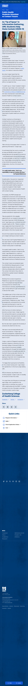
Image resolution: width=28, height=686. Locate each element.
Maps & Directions (5, 605)
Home (3, 9)
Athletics (17, 537)
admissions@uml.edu (8, 602)
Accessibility (4, 608)
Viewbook (5, 533)
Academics (5, 537)
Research (4, 539)
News (7, 9)
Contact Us (11, 605)
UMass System (16, 605)
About (4, 535)
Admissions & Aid (19, 533)
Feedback (9, 608)
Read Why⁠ (23, 1)
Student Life (18, 535)
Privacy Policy (22, 605)
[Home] (5, 6)
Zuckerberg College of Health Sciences (14, 91)
